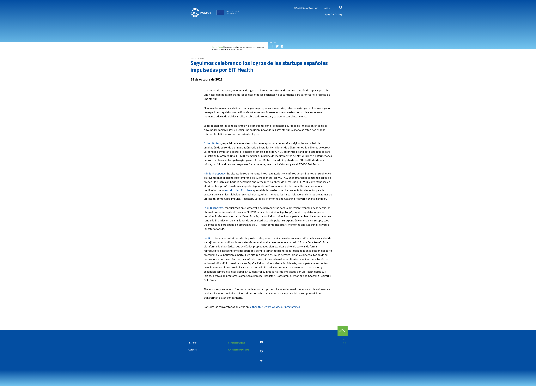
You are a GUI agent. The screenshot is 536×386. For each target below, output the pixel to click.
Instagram (261, 351)
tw (277, 46)
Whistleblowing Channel (238, 349)
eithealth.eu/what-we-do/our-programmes (275, 307)
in (282, 46)
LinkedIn (261, 342)
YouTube (261, 361)
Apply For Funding (333, 14)
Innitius (208, 238)
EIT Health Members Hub (305, 8)
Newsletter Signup (236, 342)
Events (327, 8)
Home (214, 46)
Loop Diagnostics (213, 208)
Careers (192, 349)
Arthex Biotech (212, 143)
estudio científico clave (238, 190)
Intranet (192, 342)
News (220, 46)
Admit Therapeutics (215, 173)
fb (272, 46)
